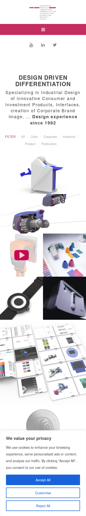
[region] (43, 473)
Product (30, 143)
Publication (49, 143)
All (23, 136)
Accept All (43, 479)
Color (34, 136)
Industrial (69, 136)
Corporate (50, 136)
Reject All (43, 505)
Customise (43, 492)
